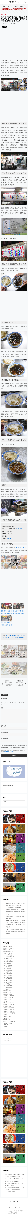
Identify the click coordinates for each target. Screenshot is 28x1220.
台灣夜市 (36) (7, 992)
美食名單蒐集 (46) (8, 997)
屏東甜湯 (19, 635)
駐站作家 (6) (7, 949)
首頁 (4, 6)
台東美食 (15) (9, 973)
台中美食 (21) (9, 965)
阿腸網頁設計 (16, 1214)
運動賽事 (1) (7, 1014)
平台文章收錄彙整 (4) (9, 1021)
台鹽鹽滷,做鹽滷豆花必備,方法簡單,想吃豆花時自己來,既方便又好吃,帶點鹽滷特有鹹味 (15, 912)
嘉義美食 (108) (9, 961)
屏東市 (21, 6)
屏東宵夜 (10, 637)
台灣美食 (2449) (8, 953)
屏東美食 (16, 6)
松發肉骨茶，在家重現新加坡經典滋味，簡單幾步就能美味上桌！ (14, 1180)
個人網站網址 (5, 739)
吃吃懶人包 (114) (10, 956)
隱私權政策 (6, 751)
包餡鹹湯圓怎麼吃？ (10, 1192)
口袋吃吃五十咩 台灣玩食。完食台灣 (16, 1211)
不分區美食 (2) (9, 987)
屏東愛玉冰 (21, 637)
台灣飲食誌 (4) (7, 1019)
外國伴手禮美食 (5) (9, 948)
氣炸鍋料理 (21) (8, 994)
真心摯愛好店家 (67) (9, 1002)
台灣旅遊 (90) (7, 999)
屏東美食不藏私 (20, 547)
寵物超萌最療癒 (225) (9, 1013)
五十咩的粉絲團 (8, 785)
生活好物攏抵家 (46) (9, 1007)
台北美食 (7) (9, 975)
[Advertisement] (14, 44)
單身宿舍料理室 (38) (9, 995)
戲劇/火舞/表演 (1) (8, 951)
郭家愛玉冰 (9, 538)
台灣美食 (9, 6)
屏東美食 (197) (9, 960)
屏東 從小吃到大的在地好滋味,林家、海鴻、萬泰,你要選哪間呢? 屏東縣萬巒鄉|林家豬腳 (15, 931)
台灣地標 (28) (7, 990)
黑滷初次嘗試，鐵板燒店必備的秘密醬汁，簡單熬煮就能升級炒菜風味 (14, 1175)
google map (19, 528)
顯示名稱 (3, 726)
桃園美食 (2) (9, 978)
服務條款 (11, 751)
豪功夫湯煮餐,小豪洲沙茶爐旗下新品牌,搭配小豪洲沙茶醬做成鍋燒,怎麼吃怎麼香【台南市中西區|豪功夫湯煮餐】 (15, 905)
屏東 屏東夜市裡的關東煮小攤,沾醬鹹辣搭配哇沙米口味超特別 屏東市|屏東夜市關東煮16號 (18, 613)
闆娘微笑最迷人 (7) (9, 1011)
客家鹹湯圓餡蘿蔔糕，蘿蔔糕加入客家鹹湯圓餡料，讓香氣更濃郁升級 (14, 1188)
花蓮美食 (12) (9, 968)
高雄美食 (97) (9, 963)
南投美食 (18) (9, 972)
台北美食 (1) (9, 955)
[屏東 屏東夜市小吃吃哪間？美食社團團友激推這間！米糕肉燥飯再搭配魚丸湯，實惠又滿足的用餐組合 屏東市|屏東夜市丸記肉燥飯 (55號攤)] (6, 618)
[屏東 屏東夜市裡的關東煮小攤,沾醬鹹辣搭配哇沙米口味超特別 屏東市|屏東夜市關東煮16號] (18, 606)
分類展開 (5, 946)
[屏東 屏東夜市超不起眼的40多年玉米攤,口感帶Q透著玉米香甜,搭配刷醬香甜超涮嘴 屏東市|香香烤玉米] (6, 606)
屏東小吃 (8, 635)
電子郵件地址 (5, 732)
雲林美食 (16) (9, 970)
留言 (3, 708)
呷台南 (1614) (9, 958)
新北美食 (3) (9, 977)
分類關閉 (10, 946)
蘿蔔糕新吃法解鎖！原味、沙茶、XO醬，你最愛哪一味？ (14, 1184)
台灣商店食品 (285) (10, 985)
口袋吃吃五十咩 (14, 2)
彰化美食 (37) (9, 982)
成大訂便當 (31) (8, 1023)
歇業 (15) (8, 989)
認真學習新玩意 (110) (9, 1004)
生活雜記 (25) (7, 1018)
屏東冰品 (15, 637)
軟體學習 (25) (7, 1016)
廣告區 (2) (6, 1026)
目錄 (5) (6, 1024)
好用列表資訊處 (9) (9, 1009)
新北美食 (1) (9, 980)
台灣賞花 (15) (7, 1001)
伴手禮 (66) (8, 984)
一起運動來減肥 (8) (9, 1006)
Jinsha (15, 1212)
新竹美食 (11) (9, 966)
